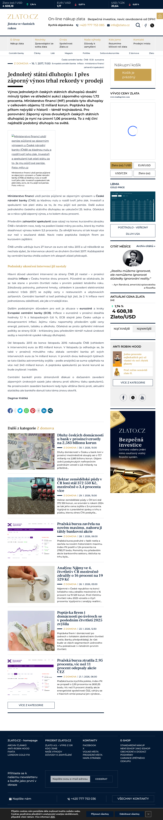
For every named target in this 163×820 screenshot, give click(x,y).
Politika (86, 53)
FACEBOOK (89, 745)
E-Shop (17, 41)
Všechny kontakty (133, 798)
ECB (91, 59)
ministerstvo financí (94, 63)
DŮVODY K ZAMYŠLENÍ (58, 754)
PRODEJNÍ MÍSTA (92, 754)
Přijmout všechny (100, 814)
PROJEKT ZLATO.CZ (58, 740)
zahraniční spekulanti (94, 67)
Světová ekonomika (109, 53)
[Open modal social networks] (50, 410)
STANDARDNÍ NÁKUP (132, 745)
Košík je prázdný (128, 75)
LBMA (117, 185)
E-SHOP (125, 740)
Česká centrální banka (72, 59)
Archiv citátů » (145, 246)
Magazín (69, 53)
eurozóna (99, 59)
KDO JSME (51, 748)
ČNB (86, 59)
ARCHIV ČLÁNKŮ (17, 745)
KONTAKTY (90, 740)
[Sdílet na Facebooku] (10, 410)
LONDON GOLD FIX (19, 754)
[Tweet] (20, 410)
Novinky (44, 43)
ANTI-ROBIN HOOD (18, 748)
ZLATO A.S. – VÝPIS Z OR (59, 745)
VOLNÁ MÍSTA (91, 751)
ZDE (52, 816)
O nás (66, 43)
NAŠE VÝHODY (53, 751)
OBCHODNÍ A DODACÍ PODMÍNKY (133, 753)
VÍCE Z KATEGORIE (31, 705)
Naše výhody (92, 43)
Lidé (53, 53)
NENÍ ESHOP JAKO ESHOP (135, 748)
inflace (80, 63)
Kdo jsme (118, 43)
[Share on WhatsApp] (26, 410)
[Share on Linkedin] (43, 410)
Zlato (151, 53)
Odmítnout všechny (129, 814)
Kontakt (141, 41)
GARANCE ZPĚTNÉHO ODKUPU (132, 760)
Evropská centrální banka (64, 63)
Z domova (134, 53)
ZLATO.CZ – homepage (23, 740)
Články (37, 53)
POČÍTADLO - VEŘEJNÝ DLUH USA (133, 230)
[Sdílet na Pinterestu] (32, 410)
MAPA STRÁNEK (92, 758)
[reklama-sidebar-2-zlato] (132, 452)
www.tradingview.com (120, 97)
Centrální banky (16, 53)
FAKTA (11, 751)
